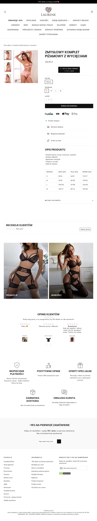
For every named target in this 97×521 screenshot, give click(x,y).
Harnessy (6, 474)
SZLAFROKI (61, 25)
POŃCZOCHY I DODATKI (32, 29)
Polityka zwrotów (36, 484)
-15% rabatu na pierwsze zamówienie (42, 461)
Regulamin (34, 478)
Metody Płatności (53, 200)
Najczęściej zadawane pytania (40, 471)
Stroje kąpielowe (9, 465)
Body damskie (8, 471)
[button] (47, 344)
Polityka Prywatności (37, 481)
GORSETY (73, 25)
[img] (48, 317)
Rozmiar (48, 87)
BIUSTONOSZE (13, 29)
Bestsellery (7, 481)
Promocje (6, 468)
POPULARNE (31, 20)
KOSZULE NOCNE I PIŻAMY (42, 25)
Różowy (48, 82)
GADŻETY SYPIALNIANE (48, 34)
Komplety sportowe (9, 491)
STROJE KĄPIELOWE (60, 20)
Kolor (47, 78)
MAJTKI (83, 25)
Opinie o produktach (37, 468)
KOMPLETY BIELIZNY (81, 20)
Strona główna (8, 45)
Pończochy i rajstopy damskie (12, 497)
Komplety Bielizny (9, 461)
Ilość (47, 96)
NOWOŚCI (44, 20)
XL (60, 91)
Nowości (6, 494)
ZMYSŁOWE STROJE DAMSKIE (78, 29)
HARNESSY (15, 25)
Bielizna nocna (8, 478)
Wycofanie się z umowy (38, 487)
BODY (26, 25)
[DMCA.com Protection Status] (76, 473)
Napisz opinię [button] (85, 229)
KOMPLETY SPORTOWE (54, 29)
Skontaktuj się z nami (37, 465)
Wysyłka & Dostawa (37, 474)
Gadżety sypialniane (10, 500)
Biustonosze (7, 487)
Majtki (5, 484)
